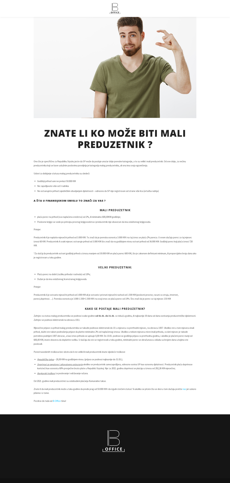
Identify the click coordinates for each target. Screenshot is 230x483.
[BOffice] (115, 8)
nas (184, 389)
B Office (57, 400)
